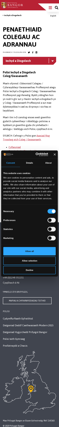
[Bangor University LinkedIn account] (36, 52)
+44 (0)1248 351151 (13, 277)
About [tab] (48, 162)
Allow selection (29, 260)
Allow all (29, 251)
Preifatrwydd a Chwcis (15, 345)
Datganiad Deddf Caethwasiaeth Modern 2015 (28, 325)
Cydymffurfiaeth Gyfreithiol (18, 318)
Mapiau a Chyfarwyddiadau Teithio (27, 301)
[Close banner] (55, 154)
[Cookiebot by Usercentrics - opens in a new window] (36, 154)
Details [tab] (29, 162)
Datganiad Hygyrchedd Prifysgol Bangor (25, 332)
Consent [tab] (10, 162)
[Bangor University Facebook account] (32, 52)
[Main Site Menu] (50, 7)
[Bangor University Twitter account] (29, 52)
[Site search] (56, 7)
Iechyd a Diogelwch (12, 15)
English (53, 16)
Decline (29, 270)
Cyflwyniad (15, 147)
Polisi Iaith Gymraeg (14, 338)
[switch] (52, 220)
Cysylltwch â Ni (11, 282)
